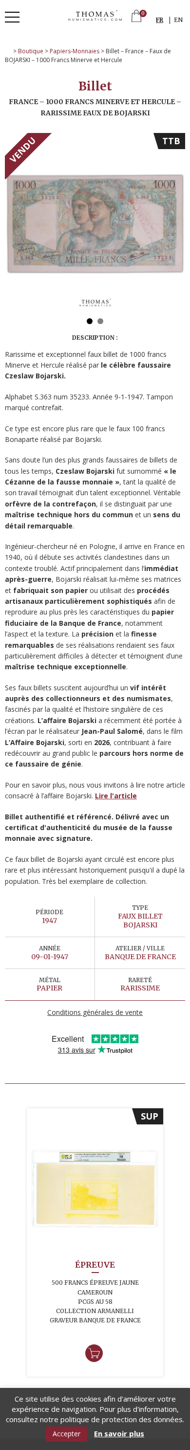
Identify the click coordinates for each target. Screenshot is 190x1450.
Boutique (30, 51)
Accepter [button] (66, 1433)
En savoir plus (119, 1433)
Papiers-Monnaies (74, 51)
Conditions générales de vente (95, 1012)
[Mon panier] (136, 17)
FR (159, 19)
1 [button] (90, 321)
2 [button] (100, 321)
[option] (95, 223)
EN (178, 19)
